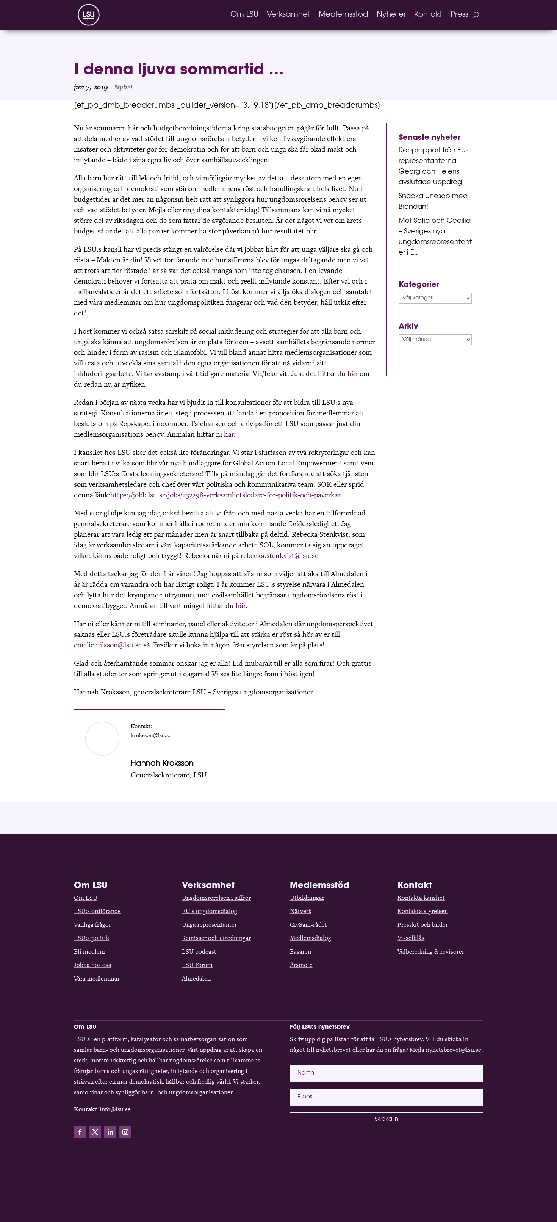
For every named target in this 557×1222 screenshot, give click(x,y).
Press (459, 15)
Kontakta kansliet (421, 897)
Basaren (300, 951)
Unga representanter (209, 924)
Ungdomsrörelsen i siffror (216, 897)
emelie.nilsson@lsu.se (108, 645)
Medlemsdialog (310, 938)
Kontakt (428, 15)
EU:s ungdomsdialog (209, 911)
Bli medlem (89, 951)
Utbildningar (307, 897)
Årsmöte (301, 964)
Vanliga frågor (92, 924)
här (352, 373)
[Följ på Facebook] (80, 1132)
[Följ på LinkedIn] (110, 1132)
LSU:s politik (91, 938)
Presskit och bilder (422, 924)
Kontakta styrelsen (422, 911)
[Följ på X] (95, 1132)
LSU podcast (199, 951)
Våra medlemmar (97, 978)
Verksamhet (288, 15)
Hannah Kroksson (162, 764)
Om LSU (244, 15)
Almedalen (196, 978)
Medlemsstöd (343, 15)
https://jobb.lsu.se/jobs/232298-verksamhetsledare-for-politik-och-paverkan (226, 495)
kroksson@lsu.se (151, 735)
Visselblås (410, 938)
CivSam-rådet (308, 924)
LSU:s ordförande (97, 911)
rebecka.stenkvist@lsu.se (279, 555)
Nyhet (123, 87)
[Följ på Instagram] (125, 1132)
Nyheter (391, 15)
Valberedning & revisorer (430, 951)
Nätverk (300, 911)
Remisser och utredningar (216, 938)
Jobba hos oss (92, 964)
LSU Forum (197, 964)
